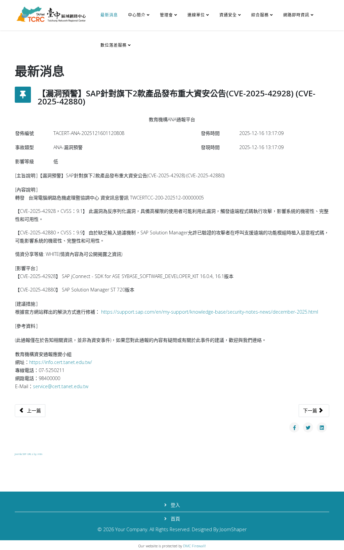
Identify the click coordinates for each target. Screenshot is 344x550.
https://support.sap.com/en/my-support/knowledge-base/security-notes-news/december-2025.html (209, 312)
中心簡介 (136, 15)
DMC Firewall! (194, 545)
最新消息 (109, 15)
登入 (174, 505)
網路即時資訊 (296, 15)
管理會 (166, 15)
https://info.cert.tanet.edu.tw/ (60, 362)
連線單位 (196, 15)
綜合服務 (260, 15)
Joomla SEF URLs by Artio (28, 454)
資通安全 (228, 15)
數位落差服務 (113, 45)
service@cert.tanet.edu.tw (60, 386)
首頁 (174, 518)
